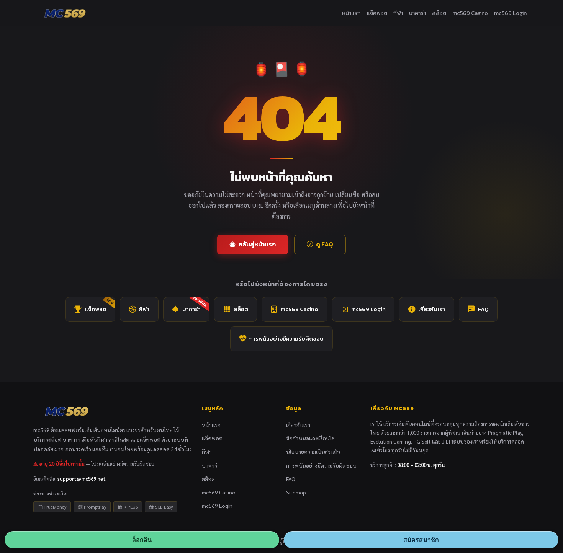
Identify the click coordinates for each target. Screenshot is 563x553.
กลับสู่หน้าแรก (257, 244)
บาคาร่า (417, 13)
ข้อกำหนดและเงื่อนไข (310, 438)
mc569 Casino (470, 13)
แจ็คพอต (377, 13)
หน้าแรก (351, 13)
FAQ (483, 309)
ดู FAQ (324, 244)
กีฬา (398, 13)
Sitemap (296, 492)
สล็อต (439, 13)
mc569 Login (510, 13)
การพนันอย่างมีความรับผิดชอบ (286, 338)
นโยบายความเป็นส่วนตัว (313, 451)
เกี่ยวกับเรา (431, 309)
